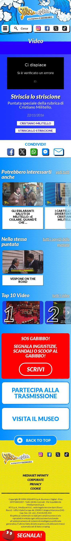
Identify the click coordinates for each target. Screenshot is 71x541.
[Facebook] (47, 28)
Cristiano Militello (35, 123)
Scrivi (35, 369)
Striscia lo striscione (35, 130)
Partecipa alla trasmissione (35, 393)
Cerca (24, 28)
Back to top (38, 440)
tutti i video (61, 295)
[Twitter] (56, 28)
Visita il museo (35, 418)
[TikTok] (64, 28)
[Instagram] (38, 28)
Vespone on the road (23, 280)
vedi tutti (63, 172)
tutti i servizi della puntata (56, 242)
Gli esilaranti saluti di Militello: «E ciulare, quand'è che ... (23, 216)
